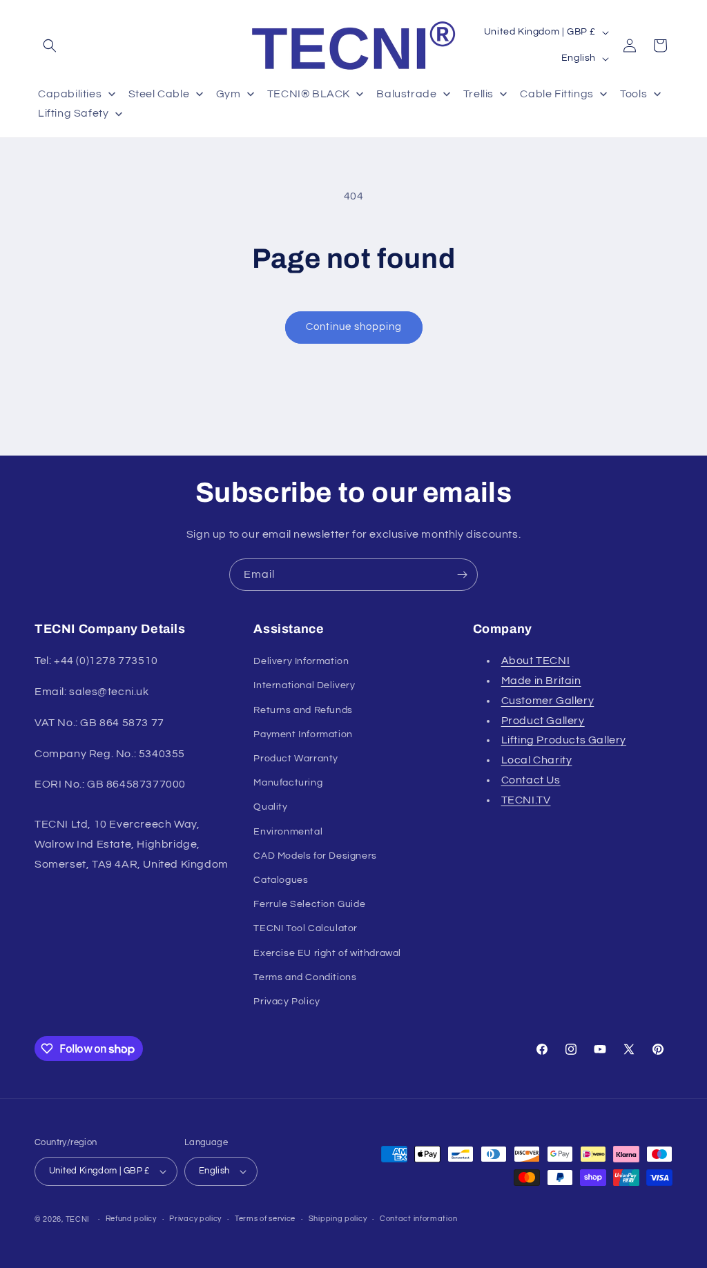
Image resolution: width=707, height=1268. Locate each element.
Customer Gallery (547, 700)
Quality (270, 807)
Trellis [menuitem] (478, 93)
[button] (50, 45)
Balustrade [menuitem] (406, 93)
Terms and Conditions (304, 977)
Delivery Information (301, 661)
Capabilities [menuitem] (69, 93)
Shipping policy (338, 1218)
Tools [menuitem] (633, 93)
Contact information (418, 1218)
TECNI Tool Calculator (305, 928)
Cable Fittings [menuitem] (556, 93)
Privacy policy (195, 1218)
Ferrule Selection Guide (309, 904)
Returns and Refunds (302, 710)
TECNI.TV (526, 800)
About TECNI (535, 660)
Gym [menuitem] (228, 93)
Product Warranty (295, 758)
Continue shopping (354, 327)
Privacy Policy (286, 1001)
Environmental (287, 832)
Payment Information (302, 734)
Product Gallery (543, 720)
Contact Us (531, 780)
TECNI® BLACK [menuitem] (308, 93)
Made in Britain (541, 680)
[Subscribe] (462, 574)
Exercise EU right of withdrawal (327, 953)
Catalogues (280, 880)
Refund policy (131, 1218)
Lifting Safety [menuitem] (73, 113)
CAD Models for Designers (314, 856)
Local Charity (536, 759)
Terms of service (265, 1218)
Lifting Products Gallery (563, 739)
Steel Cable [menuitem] (159, 93)
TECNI (78, 1219)
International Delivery (304, 685)
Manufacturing (287, 783)
